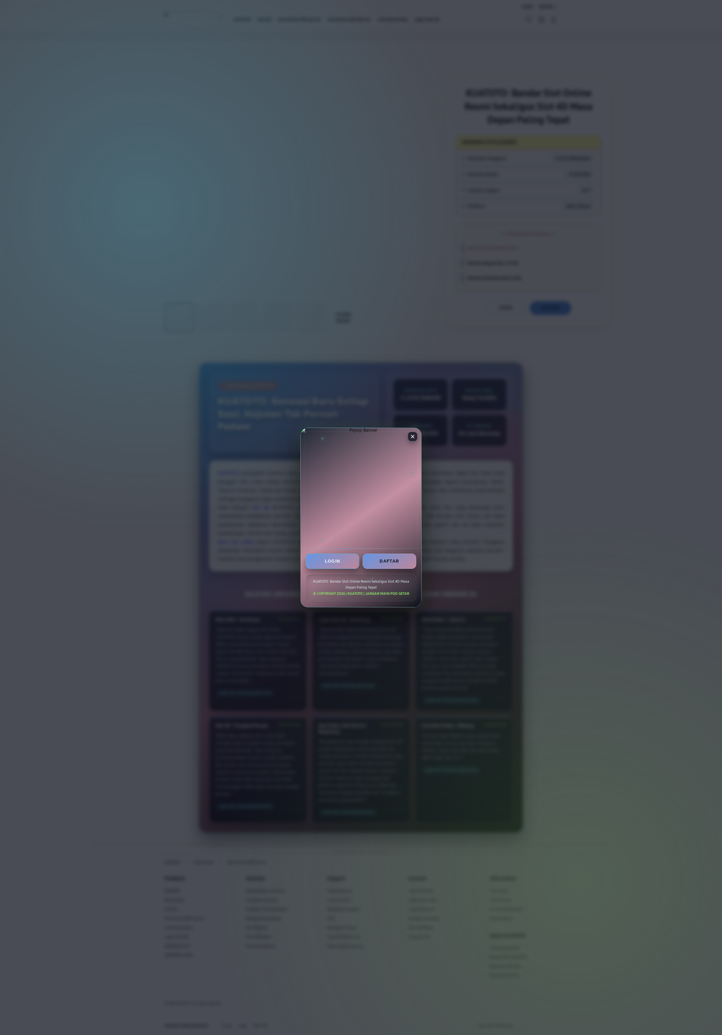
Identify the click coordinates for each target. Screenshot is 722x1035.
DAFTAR (389, 561)
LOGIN (332, 561)
